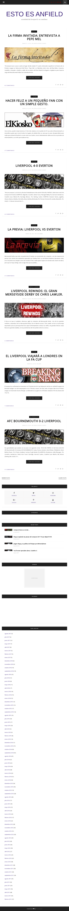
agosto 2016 (8, 674)
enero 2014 (8, 780)
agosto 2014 (8, 756)
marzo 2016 (8, 691)
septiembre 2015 (9, 712)
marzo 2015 (8, 732)
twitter (33, 495)
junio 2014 (7, 763)
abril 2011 (7, 892)
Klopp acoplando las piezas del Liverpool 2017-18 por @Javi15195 (33, 537)
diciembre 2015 (9, 702)
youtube (53, 502)
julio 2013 (7, 800)
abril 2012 (7, 851)
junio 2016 (7, 681)
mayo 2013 (7, 807)
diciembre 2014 (9, 742)
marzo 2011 (8, 896)
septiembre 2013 (9, 793)
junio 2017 (7, 640)
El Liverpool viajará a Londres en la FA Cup (34, 357)
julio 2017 (7, 637)
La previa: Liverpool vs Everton (34, 229)
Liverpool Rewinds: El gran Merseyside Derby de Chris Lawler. (34, 292)
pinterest (33, 502)
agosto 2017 (8, 633)
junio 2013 (7, 804)
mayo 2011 (7, 889)
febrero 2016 (8, 695)
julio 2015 (7, 719)
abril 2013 (7, 810)
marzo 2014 (8, 773)
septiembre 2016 (9, 671)
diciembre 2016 (9, 661)
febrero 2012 (8, 858)
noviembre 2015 (9, 705)
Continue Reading (34, 77)
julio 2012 (7, 841)
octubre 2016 (8, 667)
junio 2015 (7, 722)
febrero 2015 (8, 736)
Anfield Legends (34, 287)
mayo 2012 (7, 848)
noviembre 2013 (9, 787)
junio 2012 (7, 845)
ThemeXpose (39, 908)
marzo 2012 (8, 855)
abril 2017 (7, 647)
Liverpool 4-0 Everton (34, 165)
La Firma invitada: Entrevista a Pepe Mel (34, 37)
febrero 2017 (8, 654)
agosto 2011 (8, 879)
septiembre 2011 (9, 875)
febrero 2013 (8, 817)
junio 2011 (7, 885)
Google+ (14, 502)
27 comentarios (9, 150)
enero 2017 (8, 657)
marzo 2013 (8, 814)
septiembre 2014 (9, 753)
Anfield (34, 31)
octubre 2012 (8, 831)
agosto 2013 (8, 797)
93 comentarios (9, 85)
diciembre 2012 (9, 824)
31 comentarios (9, 275)
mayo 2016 (7, 684)
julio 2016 (7, 678)
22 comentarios (9, 214)
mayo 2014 (7, 766)
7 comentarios (9, 405)
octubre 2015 (8, 708)
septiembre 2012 (9, 834)
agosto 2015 (8, 715)
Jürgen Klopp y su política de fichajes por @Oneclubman (30, 544)
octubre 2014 (8, 749)
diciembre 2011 (9, 865)
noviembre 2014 (9, 746)
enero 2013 (8, 821)
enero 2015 (8, 739)
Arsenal (34, 352)
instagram (53, 495)
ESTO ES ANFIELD (34, 14)
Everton (34, 161)
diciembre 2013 (9, 783)
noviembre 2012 (9, 827)
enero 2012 (8, 862)
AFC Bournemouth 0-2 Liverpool (34, 421)
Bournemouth (34, 417)
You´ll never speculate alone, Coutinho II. (25, 550)
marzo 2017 (8, 650)
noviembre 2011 (9, 868)
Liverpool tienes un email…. (21, 530)
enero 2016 (8, 698)
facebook (14, 495)
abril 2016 (7, 688)
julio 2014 (7, 759)
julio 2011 (7, 882)
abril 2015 (7, 729)
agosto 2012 (8, 838)
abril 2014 (7, 770)
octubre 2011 (8, 872)
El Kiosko (34, 96)
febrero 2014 (8, 776)
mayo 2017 (7, 644)
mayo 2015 (7, 725)
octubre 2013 (8, 790)
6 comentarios (9, 340)
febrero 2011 (8, 899)
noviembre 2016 (9, 664)
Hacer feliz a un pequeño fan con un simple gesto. (34, 102)
